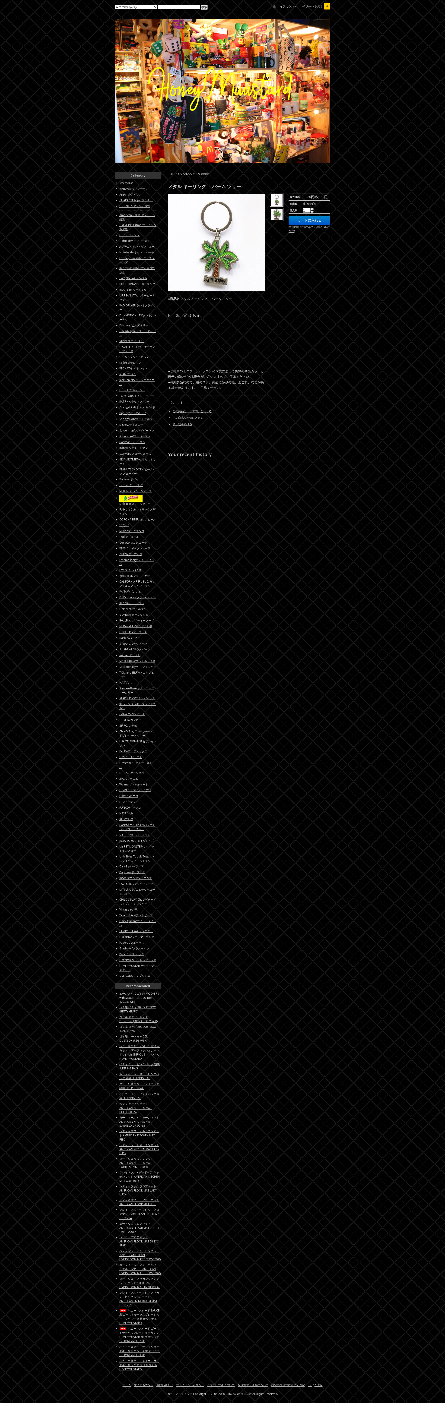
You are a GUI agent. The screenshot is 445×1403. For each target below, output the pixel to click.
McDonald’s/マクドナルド (135, 626)
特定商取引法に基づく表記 (288, 1385)
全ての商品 (126, 183)
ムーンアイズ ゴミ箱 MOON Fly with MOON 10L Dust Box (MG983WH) (139, 998)
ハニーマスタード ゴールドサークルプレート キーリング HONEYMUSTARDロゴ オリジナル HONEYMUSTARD (139, 1335)
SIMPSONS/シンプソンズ (134, 976)
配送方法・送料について (253, 1385)
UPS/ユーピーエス (130, 757)
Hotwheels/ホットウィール (136, 252)
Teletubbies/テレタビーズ (136, 915)
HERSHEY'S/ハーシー (132, 390)
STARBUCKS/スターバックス (137, 698)
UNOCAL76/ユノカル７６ (135, 357)
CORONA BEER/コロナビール (137, 519)
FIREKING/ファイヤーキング (136, 937)
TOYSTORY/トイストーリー (136, 396)
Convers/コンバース (132, 714)
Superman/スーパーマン (134, 436)
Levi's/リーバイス (130, 570)
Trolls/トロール (129, 537)
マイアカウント (287, 6)
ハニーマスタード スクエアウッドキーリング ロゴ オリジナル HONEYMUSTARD (139, 1365)
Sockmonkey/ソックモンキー (137, 667)
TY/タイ (124, 525)
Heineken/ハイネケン (132, 609)
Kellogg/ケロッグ (130, 363)
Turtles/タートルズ (131, 485)
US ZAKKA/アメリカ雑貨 (193, 174)
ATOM (319, 1385)
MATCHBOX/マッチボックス (137, 661)
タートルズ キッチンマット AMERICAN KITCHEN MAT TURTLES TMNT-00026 (136, 1163)
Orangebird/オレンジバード (137, 407)
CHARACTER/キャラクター (136, 200)
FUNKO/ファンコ (130, 808)
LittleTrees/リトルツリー (135, 504)
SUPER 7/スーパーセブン (134, 835)
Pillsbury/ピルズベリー (133, 325)
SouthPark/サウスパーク (134, 649)
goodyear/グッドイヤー (134, 576)
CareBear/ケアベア (131, 866)
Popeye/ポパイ (129, 479)
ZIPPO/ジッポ (128, 726)
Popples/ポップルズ (132, 872)
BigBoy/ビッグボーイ (132, 413)
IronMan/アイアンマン (133, 448)
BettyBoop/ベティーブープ (136, 620)
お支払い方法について (221, 1385)
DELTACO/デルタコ (131, 773)
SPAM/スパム (127, 374)
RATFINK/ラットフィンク (135, 402)
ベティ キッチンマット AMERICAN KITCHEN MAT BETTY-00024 (135, 1108)
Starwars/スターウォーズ (135, 454)
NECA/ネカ (126, 813)
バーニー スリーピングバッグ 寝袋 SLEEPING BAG (139, 1096)
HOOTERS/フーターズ (133, 632)
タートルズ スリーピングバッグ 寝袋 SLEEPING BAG (139, 1086)
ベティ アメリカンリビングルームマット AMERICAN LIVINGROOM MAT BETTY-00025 (140, 1255)
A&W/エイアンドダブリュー (137, 247)
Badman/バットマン (132, 442)
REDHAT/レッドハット (133, 368)
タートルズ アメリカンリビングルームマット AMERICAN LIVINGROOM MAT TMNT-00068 (139, 1283)
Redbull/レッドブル (131, 603)
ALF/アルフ (126, 819)
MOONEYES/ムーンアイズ (135, 491)
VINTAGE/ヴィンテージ (133, 189)
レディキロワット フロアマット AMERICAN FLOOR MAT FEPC (139, 1202)
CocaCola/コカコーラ (133, 543)
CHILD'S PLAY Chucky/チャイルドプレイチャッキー (137, 902)
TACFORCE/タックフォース (136, 884)
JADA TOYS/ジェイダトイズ (136, 841)
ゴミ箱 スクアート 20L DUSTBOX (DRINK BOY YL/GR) (138, 1019)
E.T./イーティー (129, 802)
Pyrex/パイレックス (131, 954)
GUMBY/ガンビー (130, 720)
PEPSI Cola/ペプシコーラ (134, 548)
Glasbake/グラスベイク (134, 948)
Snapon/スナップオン (133, 644)
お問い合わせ (164, 1385)
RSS (310, 1385)
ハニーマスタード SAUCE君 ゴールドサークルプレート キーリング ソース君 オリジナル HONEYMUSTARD (139, 1316)
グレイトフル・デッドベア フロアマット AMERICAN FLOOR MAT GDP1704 (140, 1214)
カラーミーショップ (179, 1394)
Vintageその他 (128, 909)
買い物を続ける (182, 424)
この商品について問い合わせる (192, 411)
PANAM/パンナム (130, 591)
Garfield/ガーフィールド (134, 241)
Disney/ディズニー (131, 425)
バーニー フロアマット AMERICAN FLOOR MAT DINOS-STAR (139, 1241)
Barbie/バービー (129, 638)
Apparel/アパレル (130, 194)
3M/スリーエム (128, 779)
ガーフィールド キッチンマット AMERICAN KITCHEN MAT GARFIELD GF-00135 (139, 1122)
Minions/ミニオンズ (131, 531)
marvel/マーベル (129, 655)
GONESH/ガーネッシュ (133, 615)
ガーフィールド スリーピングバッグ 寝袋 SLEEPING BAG (139, 1076)
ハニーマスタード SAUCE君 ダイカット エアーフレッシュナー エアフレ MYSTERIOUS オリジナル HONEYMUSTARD (139, 1052)
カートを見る (317, 6)
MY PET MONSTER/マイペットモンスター (136, 849)
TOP (171, 174)
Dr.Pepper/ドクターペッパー (137, 597)
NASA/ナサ (126, 682)
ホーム (127, 1385)
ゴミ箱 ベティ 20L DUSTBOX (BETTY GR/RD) (137, 1009)
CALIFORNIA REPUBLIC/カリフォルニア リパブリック (137, 584)
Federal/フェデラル (131, 943)
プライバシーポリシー (190, 1385)
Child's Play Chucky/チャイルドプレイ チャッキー (137, 733)
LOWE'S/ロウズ (128, 796)
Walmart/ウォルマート (133, 784)
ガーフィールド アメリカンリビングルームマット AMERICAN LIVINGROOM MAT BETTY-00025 (140, 1269)
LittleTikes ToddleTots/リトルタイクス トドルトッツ (137, 858)
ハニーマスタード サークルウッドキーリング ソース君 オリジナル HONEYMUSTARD (139, 1351)
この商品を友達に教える (188, 418)
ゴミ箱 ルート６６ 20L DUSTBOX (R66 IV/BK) (133, 1038)
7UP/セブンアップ (130, 554)
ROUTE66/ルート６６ (132, 290)
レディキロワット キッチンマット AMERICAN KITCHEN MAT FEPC (139, 1135)
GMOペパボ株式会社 (239, 1394)
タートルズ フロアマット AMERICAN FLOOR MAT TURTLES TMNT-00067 (140, 1228)
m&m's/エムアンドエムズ (135, 878)
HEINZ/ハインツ (129, 235)
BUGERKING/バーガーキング (137, 284)
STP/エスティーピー (131, 341)
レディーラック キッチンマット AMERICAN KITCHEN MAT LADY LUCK (139, 1149)
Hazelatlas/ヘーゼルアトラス (137, 960)
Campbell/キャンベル (133, 278)
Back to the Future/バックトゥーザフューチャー (137, 827)
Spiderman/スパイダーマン (136, 430)
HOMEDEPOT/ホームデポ (135, 790)
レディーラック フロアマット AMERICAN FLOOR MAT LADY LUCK (138, 1190)
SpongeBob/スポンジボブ (136, 419)
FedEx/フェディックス (133, 751)
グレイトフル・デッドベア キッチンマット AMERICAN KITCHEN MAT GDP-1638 (139, 1176)
